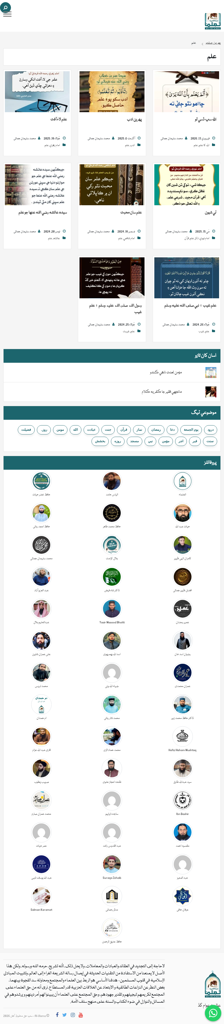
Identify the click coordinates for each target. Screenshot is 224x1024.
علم (196, 145)
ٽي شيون (210, 213)
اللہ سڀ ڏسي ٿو (205, 120)
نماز (139, 429)
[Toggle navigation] (7, 14)
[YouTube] (81, 1016)
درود (211, 429)
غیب (201, 331)
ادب (132, 145)
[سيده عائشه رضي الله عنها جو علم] (37, 185)
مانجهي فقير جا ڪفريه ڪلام (162, 392)
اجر (181, 441)
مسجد (134, 441)
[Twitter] (64, 1016)
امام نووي (204, 238)
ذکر (197, 238)
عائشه (56, 238)
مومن (60, 429)
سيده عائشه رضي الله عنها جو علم (43, 213)
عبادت (91, 429)
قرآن (186, 238)
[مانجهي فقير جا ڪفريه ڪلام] (210, 392)
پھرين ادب (134, 120)
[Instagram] (73, 1016)
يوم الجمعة (191, 429)
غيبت (126, 331)
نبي (150, 441)
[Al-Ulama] (213, 16)
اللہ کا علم (204, 145)
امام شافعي (129, 238)
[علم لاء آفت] (37, 92)
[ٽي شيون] (186, 185)
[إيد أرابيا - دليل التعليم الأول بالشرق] (213, 984)
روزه (117, 441)
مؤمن (165, 441)
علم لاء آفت (59, 120)
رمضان (156, 429)
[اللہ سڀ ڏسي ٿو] (186, 92)
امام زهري (55, 145)
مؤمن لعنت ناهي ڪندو (166, 373)
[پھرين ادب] (111, 92)
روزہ (43, 429)
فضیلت (26, 429)
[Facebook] (57, 1016)
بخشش (100, 441)
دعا (172, 429)
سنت (210, 441)
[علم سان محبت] (111, 185)
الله (75, 429)
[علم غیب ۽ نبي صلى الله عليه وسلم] (186, 278)
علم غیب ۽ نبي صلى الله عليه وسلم (190, 306)
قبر (195, 441)
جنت (108, 429)
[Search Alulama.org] (5, 7)
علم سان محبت (131, 213)
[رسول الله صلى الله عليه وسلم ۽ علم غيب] (111, 278)
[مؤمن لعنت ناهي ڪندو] (210, 373)
